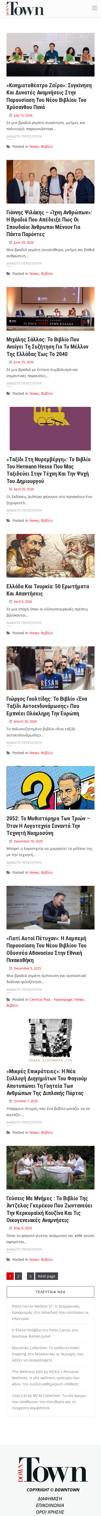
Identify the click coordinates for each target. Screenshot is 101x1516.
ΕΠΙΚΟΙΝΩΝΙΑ (50, 1505)
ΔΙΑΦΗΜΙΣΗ (50, 1498)
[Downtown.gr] (25, 8)
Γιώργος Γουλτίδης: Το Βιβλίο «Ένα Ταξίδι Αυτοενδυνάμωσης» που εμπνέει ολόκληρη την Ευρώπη (46, 706)
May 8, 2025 (23, 1228)
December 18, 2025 (28, 841)
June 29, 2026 (24, 242)
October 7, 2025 (26, 1101)
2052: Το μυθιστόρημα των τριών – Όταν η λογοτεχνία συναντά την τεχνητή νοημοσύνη (48, 825)
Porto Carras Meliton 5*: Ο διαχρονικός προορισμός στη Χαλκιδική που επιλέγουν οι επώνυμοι (50, 1312)
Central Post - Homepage (51, 999)
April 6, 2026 (23, 601)
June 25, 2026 (24, 362)
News (34, 146)
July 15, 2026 (23, 115)
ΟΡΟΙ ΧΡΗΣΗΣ (50, 1512)
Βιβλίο (47, 146)
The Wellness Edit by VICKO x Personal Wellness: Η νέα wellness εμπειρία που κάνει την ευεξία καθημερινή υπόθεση (46, 1377)
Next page (46, 1276)
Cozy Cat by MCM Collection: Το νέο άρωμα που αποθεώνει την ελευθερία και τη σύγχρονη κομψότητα (49, 1401)
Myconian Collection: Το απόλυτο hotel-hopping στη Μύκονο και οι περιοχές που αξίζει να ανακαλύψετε (48, 1354)
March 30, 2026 (25, 721)
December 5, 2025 (27, 968)
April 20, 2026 (24, 489)
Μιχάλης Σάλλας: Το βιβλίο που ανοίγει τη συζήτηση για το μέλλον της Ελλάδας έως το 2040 (47, 346)
